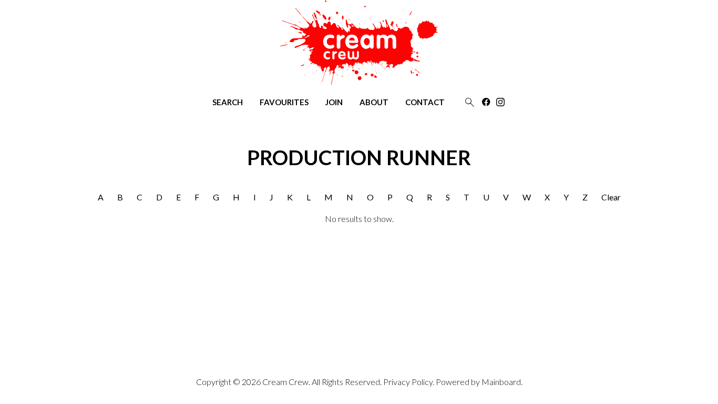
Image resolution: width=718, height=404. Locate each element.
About (374, 102)
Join (334, 102)
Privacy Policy (408, 382)
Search (227, 102)
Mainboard (501, 382)
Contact (425, 102)
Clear (611, 197)
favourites (284, 102)
